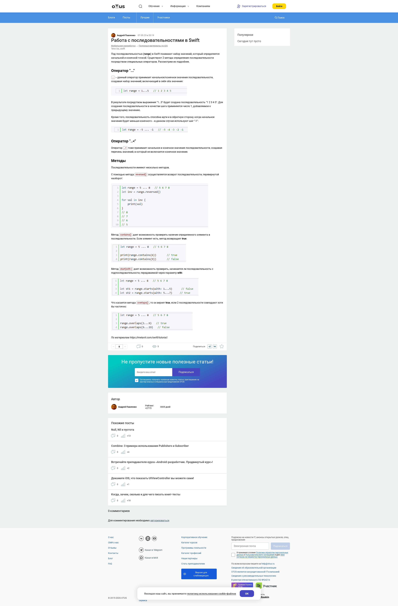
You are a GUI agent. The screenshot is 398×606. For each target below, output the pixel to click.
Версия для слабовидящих (201, 574)
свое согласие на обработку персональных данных (261, 556)
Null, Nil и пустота (122, 429)
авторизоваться (159, 520)
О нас (111, 537)
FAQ (110, 563)
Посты (126, 17)
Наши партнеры (189, 558)
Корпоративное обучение (194, 537)
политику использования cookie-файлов (211, 593)
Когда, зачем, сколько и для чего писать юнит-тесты (145, 494)
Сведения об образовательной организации (253, 567)
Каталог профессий (191, 553)
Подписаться (186, 372)
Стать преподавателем (193, 563)
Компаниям (203, 6)
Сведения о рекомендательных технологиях (253, 576)
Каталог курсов (189, 542)
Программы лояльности (193, 548)
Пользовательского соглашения (260, 555)
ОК (247, 593)
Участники (163, 17)
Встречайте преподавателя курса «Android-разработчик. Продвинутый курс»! (162, 462)
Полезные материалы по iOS (153, 45)
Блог (110, 558)
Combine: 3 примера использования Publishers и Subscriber (150, 445)
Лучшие (144, 17)
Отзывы (112, 548)
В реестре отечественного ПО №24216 (250, 580)
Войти (279, 6)
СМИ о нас (113, 542)
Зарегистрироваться (254, 6)
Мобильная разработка (123, 45)
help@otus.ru (268, 563)
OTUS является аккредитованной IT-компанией (255, 572)
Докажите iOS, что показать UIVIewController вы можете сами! (152, 478)
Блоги (111, 17)
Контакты (113, 553)
